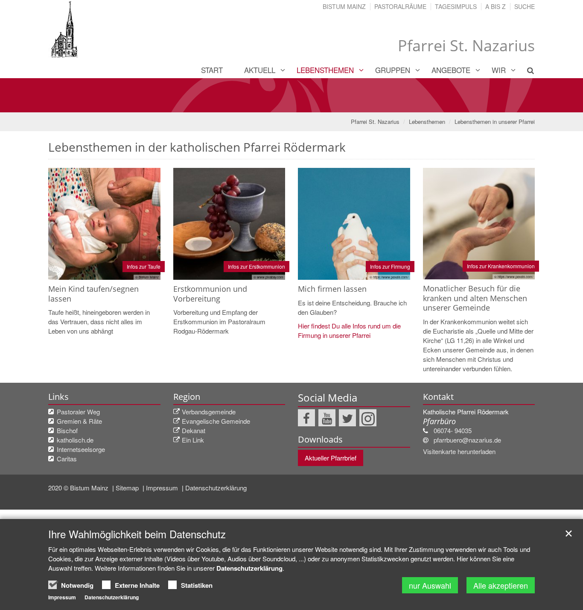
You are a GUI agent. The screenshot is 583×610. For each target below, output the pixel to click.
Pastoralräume (400, 6)
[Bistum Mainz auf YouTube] (326, 417)
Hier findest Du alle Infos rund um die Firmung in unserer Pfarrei (349, 330)
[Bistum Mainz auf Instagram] (367, 417)
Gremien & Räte (79, 420)
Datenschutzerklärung (216, 487)
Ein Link (193, 439)
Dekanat (193, 430)
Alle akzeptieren (500, 585)
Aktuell (259, 70)
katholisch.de (75, 439)
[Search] (525, 70)
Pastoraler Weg (78, 411)
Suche (524, 6)
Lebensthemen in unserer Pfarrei (495, 121)
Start (212, 70)
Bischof (67, 430)
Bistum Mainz (344, 6)
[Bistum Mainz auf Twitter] (347, 417)
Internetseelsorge (81, 449)
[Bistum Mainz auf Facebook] (306, 417)
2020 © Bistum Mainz (79, 487)
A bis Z (495, 6)
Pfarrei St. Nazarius (375, 121)
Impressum (163, 487)
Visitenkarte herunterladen (459, 451)
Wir (499, 70)
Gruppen (392, 70)
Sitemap (128, 487)
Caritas (67, 458)
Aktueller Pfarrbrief (330, 457)
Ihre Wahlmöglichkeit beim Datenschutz (137, 534)
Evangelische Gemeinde (216, 420)
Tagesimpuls (456, 6)
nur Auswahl (430, 585)
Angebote (450, 70)
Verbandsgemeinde (209, 411)
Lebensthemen (325, 70)
